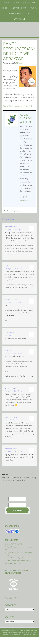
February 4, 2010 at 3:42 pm (13, 391)
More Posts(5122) (26, 200)
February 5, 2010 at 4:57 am (13, 420)
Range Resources (16, 211)
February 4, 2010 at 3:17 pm (13, 335)
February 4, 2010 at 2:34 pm (13, 268)
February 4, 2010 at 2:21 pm (13, 229)
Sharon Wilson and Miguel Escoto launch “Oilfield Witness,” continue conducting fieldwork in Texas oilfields (18, 561)
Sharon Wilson (26, 120)
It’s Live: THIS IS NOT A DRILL (15, 544)
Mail (21, 196)
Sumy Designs (32, 632)
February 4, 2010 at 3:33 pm (13, 353)
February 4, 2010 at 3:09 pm (13, 302)
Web (25, 196)
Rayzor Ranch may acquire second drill (17, 106)
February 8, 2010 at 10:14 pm (13, 451)
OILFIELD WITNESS (12, 598)
